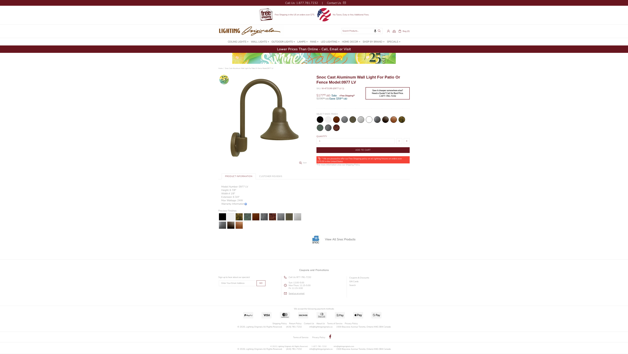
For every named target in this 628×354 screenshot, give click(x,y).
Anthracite (344, 119)
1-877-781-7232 (319, 346)
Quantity (321, 136)
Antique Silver (328, 127)
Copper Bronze (393, 119)
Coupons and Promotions (314, 270)
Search (352, 285)
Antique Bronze (402, 119)
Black (320, 119)
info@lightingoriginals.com (344, 346)
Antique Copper (336, 127)
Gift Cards (353, 281)
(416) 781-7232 (294, 327)
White (328, 119)
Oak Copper (369, 119)
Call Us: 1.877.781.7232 (301, 3)
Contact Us (309, 323)
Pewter (361, 119)
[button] (375, 31)
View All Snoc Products (340, 239)
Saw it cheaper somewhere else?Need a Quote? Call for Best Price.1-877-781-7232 (387, 93)
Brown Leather (385, 119)
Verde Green (320, 127)
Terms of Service (334, 323)
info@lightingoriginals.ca (320, 327)
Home (220, 68)
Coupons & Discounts (359, 277)
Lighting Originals (251, 31)
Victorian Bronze (352, 119)
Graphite (377, 119)
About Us (320, 323)
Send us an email (297, 293)
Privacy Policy (351, 323)
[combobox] (362, 31)
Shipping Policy (353, 164)
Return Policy (295, 323)
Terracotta (336, 119)
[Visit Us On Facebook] (330, 337)
